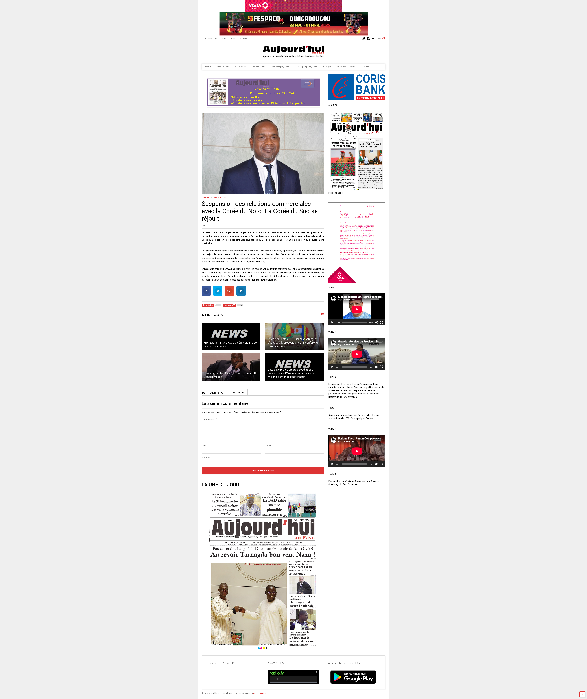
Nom (204, 445)
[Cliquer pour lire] (231, 336)
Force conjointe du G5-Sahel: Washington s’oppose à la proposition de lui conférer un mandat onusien (293, 342)
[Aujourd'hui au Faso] (293, 51)
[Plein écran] (381, 322)
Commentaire (209, 419)
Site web (206, 457)
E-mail (268, 445)
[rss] (368, 38)
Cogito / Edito (259, 67)
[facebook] (373, 38)
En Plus (366, 67)
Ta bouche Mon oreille (346, 67)
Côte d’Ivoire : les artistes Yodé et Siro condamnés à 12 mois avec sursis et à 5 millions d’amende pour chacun (292, 373)
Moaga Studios (259, 693)
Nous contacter (228, 38)
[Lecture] (332, 322)
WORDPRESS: (239, 392)
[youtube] (363, 38)
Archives (243, 38)
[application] (356, 309)
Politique (327, 67)
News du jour (223, 67)
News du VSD (241, 67)
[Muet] (376, 322)
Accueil (208, 67)
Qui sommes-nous (209, 38)
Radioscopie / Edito (280, 67)
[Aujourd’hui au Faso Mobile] (353, 677)
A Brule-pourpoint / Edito (306, 67)
